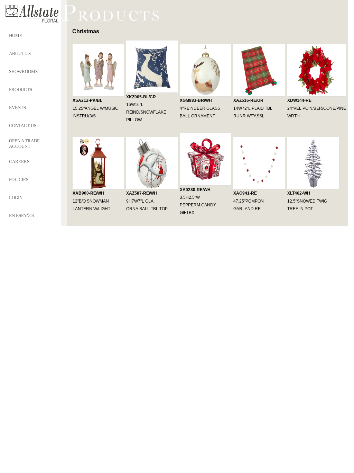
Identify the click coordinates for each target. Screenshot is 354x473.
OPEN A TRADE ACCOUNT (24, 143)
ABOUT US (20, 53)
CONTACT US (22, 125)
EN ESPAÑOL (22, 215)
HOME (15, 35)
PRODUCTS (20, 89)
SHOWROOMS (23, 71)
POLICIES (18, 179)
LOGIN (15, 197)
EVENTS (17, 107)
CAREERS (19, 161)
